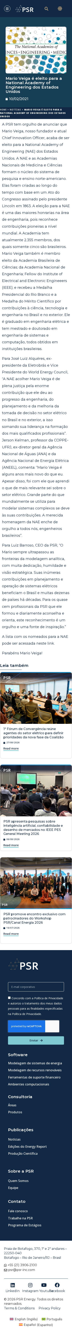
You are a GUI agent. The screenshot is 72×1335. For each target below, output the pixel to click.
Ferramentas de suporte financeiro (34, 1077)
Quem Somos (18, 1181)
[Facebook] (57, 1285)
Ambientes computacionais (28, 1084)
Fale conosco (18, 1211)
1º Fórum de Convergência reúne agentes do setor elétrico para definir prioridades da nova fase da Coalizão (33, 733)
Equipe (13, 1188)
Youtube (46, 1291)
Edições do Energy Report (27, 1146)
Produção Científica (23, 1153)
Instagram (30, 1291)
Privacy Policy (50, 1308)
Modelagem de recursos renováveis (35, 1070)
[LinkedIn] (12, 1285)
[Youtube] (44, 1285)
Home (3, 109)
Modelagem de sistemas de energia (35, 1063)
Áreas (12, 1105)
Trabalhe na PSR (20, 1218)
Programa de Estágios (24, 1225)
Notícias (15, 109)
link (50, 643)
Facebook (57, 1291)
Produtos (15, 1112)
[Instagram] (30, 1285)
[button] (60, 8)
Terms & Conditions (19, 1308)
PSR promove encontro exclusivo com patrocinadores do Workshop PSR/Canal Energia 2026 (34, 918)
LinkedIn (13, 1291)
